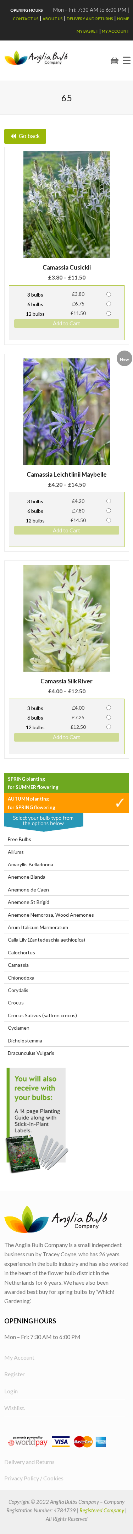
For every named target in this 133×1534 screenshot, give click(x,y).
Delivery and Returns (90, 18)
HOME (123, 18)
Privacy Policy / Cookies (33, 1478)
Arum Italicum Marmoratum (38, 927)
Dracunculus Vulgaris (31, 1053)
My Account (115, 31)
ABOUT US (53, 18)
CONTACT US (26, 18)
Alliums (16, 852)
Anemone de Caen (28, 890)
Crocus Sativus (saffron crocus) (42, 1015)
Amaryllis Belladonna (30, 864)
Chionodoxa (21, 978)
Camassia (18, 965)
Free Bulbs (19, 839)
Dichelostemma (25, 1040)
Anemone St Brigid (28, 902)
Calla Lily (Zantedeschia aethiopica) (46, 940)
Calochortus (21, 952)
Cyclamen (18, 1028)
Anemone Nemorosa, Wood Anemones (51, 915)
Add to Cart (66, 323)
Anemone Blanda (26, 877)
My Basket (87, 31)
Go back (29, 136)
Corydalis (18, 990)
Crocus (16, 1002)
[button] (127, 60)
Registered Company (101, 1510)
